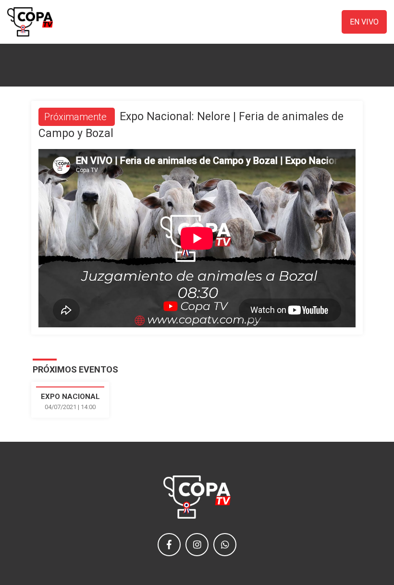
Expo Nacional (70, 396)
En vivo (364, 21)
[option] (70, 400)
